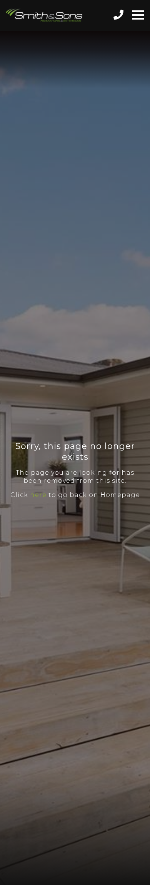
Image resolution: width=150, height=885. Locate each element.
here (38, 495)
